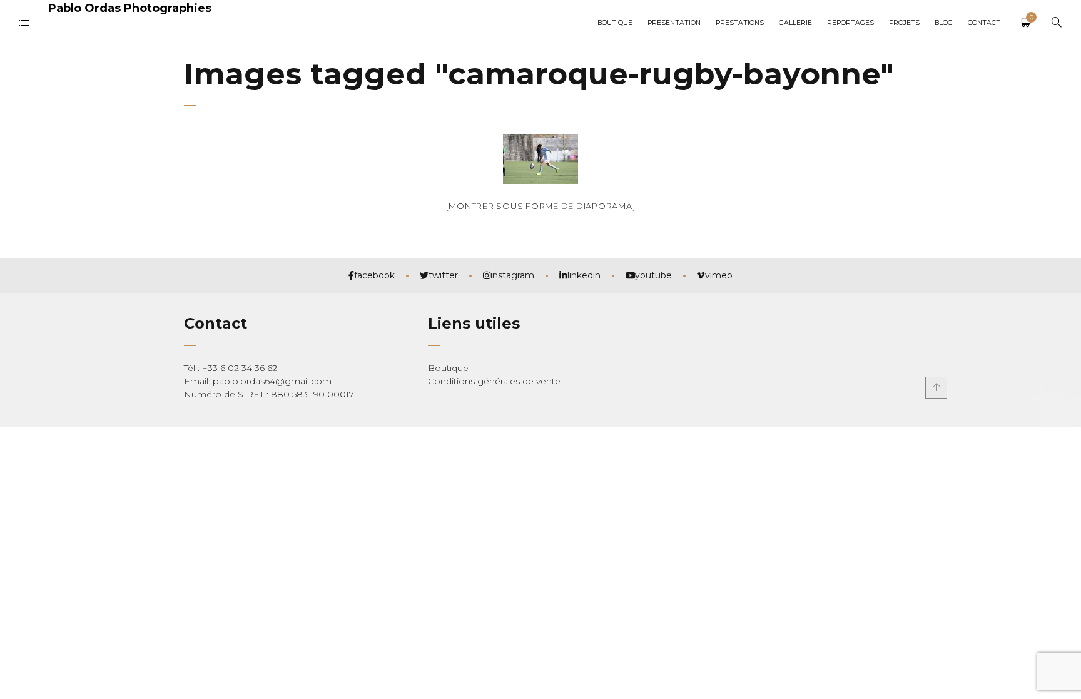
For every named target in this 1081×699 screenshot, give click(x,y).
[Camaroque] (540, 159)
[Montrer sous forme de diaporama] (541, 206)
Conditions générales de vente (494, 381)
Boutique (448, 368)
